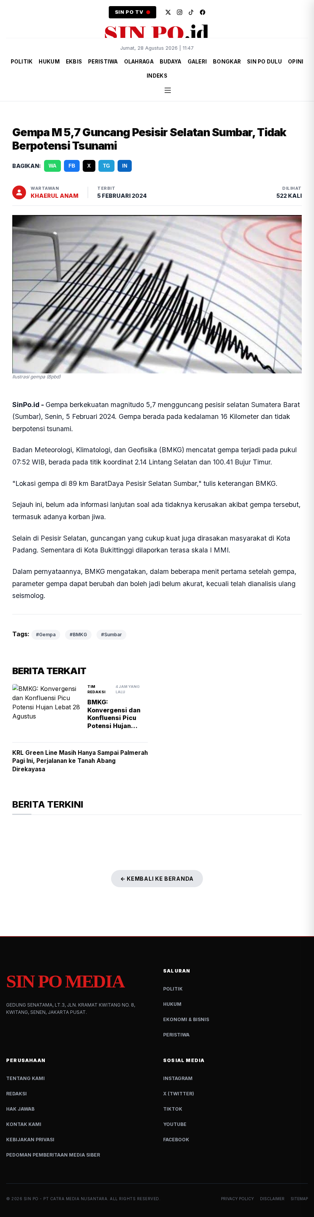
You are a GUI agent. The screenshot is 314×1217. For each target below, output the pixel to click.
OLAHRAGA (139, 62)
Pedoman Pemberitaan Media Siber (53, 1155)
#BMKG (78, 634)
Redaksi (16, 1093)
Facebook (176, 1139)
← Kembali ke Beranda (157, 878)
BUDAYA (171, 62)
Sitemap (299, 1198)
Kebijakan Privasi (30, 1139)
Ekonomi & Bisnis (186, 1019)
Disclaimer (272, 1198)
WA (52, 166)
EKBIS (74, 62)
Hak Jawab (20, 1109)
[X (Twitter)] (168, 12)
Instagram (178, 1078)
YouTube (174, 1124)
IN (124, 166)
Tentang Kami (25, 1078)
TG (106, 166)
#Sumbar (111, 634)
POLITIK (22, 62)
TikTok (172, 1109)
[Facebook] (202, 12)
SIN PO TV (129, 12)
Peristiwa (176, 1035)
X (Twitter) (178, 1093)
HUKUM (49, 62)
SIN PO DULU (264, 62)
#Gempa (46, 634)
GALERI (197, 62)
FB (72, 166)
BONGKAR (227, 62)
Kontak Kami (23, 1124)
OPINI (295, 62)
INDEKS (157, 76)
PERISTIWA (103, 62)
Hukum (172, 1004)
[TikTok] (191, 12)
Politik (173, 989)
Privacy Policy (237, 1198)
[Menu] (167, 90)
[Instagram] (179, 12)
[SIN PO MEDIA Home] (157, 32)
